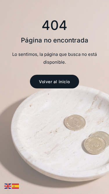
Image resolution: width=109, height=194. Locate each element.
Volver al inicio (54, 81)
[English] (8, 186)
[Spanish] (15, 186)
